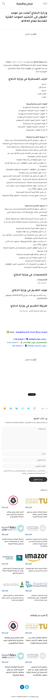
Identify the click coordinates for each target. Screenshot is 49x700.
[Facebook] (34, 408)
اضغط (18, 346)
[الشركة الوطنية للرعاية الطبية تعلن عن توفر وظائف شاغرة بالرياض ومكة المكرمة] (13, 529)
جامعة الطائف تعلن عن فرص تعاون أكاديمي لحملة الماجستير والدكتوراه (37, 515)
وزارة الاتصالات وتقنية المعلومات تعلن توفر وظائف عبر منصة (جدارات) (37, 598)
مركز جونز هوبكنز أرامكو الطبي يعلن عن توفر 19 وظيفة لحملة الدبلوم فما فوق (13, 571)
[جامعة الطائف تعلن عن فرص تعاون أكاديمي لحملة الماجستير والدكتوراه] (36, 502)
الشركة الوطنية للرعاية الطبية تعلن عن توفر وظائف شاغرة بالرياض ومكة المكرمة (13, 542)
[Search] (4, 3)
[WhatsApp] (22, 408)
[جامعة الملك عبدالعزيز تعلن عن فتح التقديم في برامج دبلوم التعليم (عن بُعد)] (13, 585)
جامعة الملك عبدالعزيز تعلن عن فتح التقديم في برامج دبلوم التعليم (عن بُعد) (13, 598)
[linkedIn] (16, 408)
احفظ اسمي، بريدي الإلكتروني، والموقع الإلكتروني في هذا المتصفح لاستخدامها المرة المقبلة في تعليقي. (24, 472)
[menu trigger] (44, 3)
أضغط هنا (41, 283)
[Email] (4, 408)
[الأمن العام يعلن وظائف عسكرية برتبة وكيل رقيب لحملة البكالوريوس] (13, 502)
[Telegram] (10, 408)
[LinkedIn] (22, 687)
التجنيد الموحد (17, 62)
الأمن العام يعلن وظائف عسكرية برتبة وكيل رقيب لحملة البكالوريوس (15, 515)
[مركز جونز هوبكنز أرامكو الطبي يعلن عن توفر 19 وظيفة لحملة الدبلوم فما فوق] (13, 558)
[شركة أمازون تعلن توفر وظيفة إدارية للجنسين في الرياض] (36, 558)
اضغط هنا (24, 311)
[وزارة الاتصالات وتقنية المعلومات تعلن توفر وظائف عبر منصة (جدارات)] (36, 585)
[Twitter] (28, 408)
